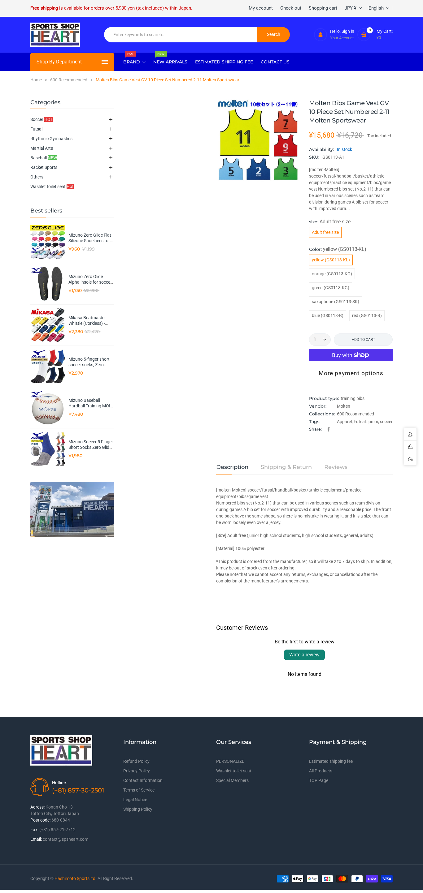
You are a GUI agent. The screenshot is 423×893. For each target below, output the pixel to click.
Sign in (348, 31)
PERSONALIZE (230, 761)
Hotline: (59, 782)
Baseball (43, 157)
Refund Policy (136, 761)
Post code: (40, 820)
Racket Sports (43, 167)
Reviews (335, 467)
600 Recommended (355, 413)
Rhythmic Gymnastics (51, 138)
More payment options (351, 373)
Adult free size (325, 232)
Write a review (304, 655)
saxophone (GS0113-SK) (335, 301)
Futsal (36, 129)
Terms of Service (139, 790)
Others (36, 176)
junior (373, 421)
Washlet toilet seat (52, 186)
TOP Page (318, 780)
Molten (343, 406)
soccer (386, 421)
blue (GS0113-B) (327, 315)
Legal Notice (135, 799)
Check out (290, 8)
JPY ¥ (350, 8)
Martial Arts (41, 148)
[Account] (320, 34)
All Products (320, 770)
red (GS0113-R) (367, 315)
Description (232, 467)
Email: (36, 839)
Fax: (34, 829)
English (376, 8)
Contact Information (143, 780)
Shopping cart (323, 8)
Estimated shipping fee (331, 761)
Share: (315, 429)
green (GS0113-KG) (330, 287)
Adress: (37, 807)
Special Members (232, 780)
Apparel (344, 421)
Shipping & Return (286, 467)
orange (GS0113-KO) (332, 273)
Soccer (41, 119)
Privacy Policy (136, 770)
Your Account (342, 38)
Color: (337, 249)
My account (261, 8)
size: (330, 222)
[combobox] (181, 34)
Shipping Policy (137, 809)
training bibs (352, 398)
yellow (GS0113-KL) (331, 259)
